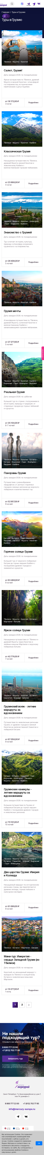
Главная (5, 12)
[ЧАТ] (32, 4)
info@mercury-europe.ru (22, 1109)
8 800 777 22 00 (10, 1047)
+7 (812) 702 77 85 (11, 1050)
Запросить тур (15, 1059)
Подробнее (33, 102)
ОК (39, 1143)
